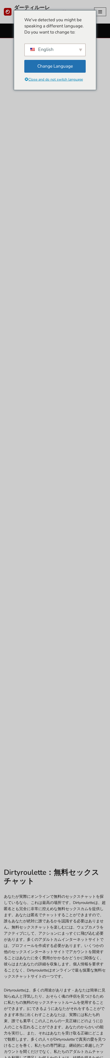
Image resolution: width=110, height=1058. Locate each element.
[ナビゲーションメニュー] (100, 11)
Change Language (55, 66)
